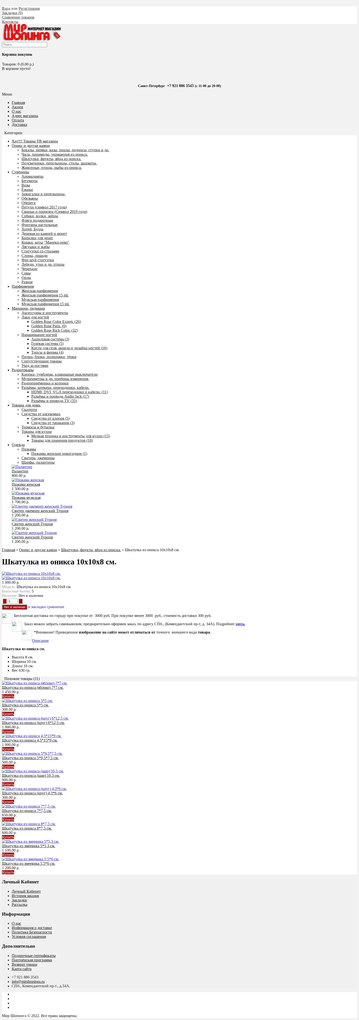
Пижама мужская (26, 497)
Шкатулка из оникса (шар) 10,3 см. (31, 775)
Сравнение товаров (18, 17)
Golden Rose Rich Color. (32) (54, 330)
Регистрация (29, 8)
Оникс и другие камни (31, 145)
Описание (40, 640)
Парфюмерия (23, 286)
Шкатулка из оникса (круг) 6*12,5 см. (33, 723)
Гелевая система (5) (47, 343)
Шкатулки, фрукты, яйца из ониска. (91, 550)
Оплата (18, 120)
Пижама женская (26, 484)
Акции (17, 107)
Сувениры (20, 172)
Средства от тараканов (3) (52, 423)
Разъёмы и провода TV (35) (54, 401)
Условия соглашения (29, 936)
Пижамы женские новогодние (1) (59, 453)
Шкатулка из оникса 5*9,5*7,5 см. (30, 758)
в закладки (37, 607)
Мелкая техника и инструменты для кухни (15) (70, 436)
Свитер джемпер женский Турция (40, 511)
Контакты (10, 22)
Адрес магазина (25, 116)
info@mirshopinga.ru (28, 981)
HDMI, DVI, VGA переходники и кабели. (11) (69, 392)
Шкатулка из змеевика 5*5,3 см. (28, 846)
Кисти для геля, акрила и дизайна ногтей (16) (69, 348)
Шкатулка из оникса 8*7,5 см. (27, 828)
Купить (8, 696)
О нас (16, 111)
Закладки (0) (12, 13)
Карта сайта (22, 969)
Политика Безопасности (32, 932)
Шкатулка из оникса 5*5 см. (25, 705)
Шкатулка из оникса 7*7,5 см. (27, 811)
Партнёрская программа (32, 960)
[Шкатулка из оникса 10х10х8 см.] (31, 573)
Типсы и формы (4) (47, 352)
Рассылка (19, 904)
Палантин (20, 471)
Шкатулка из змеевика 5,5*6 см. (28, 863)
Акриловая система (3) (50, 339)
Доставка (19, 124)
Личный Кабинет (26, 891)
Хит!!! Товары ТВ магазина (35, 141)
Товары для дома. (26, 405)
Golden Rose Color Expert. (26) (56, 321)
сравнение (55, 607)
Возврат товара (24, 964)
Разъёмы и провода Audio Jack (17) (60, 396)
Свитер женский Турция (32, 524)
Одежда (18, 445)
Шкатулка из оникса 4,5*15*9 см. (30, 740)
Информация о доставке (32, 928)
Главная (8, 550)
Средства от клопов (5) (50, 418)
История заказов (25, 896)
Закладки (19, 900)
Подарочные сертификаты (34, 956)
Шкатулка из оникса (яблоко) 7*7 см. (32, 687)
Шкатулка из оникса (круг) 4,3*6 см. (32, 793)
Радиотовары (23, 370)
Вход (6, 8)
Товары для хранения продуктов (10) (62, 440)
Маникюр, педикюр (28, 308)
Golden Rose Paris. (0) (48, 326)
